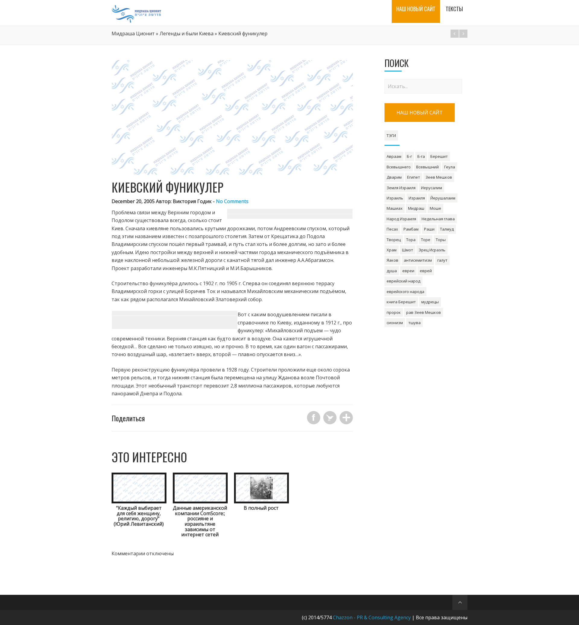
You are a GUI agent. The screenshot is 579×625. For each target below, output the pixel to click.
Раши (429, 229)
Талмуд (447, 229)
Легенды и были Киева (187, 33)
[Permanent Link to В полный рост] (261, 501)
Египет (413, 177)
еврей (426, 270)
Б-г (409, 156)
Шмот (407, 250)
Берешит (439, 156)
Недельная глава (438, 219)
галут (442, 260)
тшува (414, 322)
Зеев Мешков (439, 177)
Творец (394, 239)
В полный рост (261, 508)
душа (392, 270)
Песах (392, 229)
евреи (408, 270)
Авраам (394, 156)
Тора (411, 239)
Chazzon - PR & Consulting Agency (372, 617)
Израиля (417, 198)
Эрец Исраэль (432, 250)
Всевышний (427, 167)
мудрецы (430, 302)
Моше (435, 208)
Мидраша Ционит (133, 33)
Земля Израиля (401, 187)
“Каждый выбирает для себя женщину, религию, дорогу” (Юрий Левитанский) (139, 516)
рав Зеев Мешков (423, 312)
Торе (425, 239)
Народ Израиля (401, 219)
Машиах (395, 208)
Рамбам (411, 229)
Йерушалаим (442, 198)
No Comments (232, 201)
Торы (441, 239)
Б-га (421, 156)
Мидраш (416, 208)
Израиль (395, 198)
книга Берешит (401, 302)
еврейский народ (403, 281)
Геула (449, 167)
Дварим (394, 177)
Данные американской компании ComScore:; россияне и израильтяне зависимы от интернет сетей (200, 521)
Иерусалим (431, 187)
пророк (394, 312)
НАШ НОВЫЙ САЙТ (420, 112)
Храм (392, 250)
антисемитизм (418, 260)
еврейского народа (405, 291)
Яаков (392, 260)
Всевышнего (399, 167)
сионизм (395, 322)
